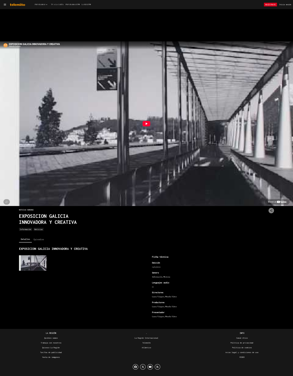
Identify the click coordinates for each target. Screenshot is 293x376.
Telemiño (146, 343)
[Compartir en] (271, 210)
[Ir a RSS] (157, 367)
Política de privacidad (242, 343)
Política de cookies (242, 348)
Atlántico (146, 348)
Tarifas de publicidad (51, 352)
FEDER (242, 357)
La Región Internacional (146, 338)
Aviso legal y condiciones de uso (241, 352)
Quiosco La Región (51, 348)
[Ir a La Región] (20, 5)
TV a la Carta (57, 4)
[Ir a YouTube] (150, 367)
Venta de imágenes (51, 357)
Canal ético (242, 338)
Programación (72, 4)
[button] (5, 4)
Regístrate (270, 5)
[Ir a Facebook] (135, 367)
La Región (86, 4)
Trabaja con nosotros (51, 343)
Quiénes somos (51, 338)
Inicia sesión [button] (285, 4)
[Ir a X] (143, 367)
